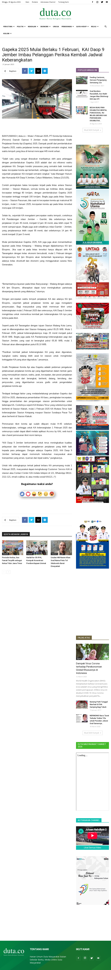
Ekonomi (44, 26)
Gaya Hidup (81, 26)
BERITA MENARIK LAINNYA (16, 534)
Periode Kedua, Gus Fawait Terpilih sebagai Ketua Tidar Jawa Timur (12, 560)
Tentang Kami (63, 2)
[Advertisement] (37, 126)
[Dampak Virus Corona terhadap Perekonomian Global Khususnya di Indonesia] (92, 652)
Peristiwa (7, 26)
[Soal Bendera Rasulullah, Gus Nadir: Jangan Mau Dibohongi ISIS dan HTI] (82, 94)
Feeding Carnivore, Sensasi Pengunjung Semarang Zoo (98, 80)
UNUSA (56, 26)
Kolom (6, 33)
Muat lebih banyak (91, 130)
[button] (105, 26)
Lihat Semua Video (92, 847)
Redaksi (35, 2)
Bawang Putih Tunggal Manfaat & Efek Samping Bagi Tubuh (99, 704)
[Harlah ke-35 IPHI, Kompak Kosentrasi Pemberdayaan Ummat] (37, 547)
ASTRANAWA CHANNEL (89, 820)
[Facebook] (92, 2)
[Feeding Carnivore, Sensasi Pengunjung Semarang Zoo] (82, 80)
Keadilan (32, 26)
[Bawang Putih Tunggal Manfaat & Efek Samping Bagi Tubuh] (82, 705)
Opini (79, 659)
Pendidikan (67, 26)
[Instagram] (97, 2)
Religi (93, 26)
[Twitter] (102, 2)
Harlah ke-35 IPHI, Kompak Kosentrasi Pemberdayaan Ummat (36, 560)
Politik (20, 26)
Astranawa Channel (48, 2)
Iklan (27, 2)
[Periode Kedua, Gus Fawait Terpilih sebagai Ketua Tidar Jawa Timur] (12, 547)
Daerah (5, 554)
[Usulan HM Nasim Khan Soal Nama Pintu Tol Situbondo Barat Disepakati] (61, 547)
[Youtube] (107, 2)
